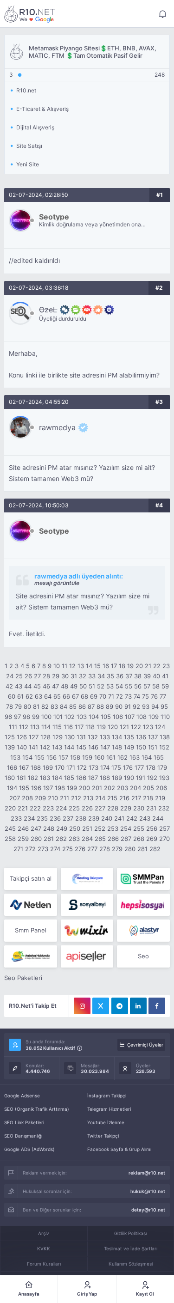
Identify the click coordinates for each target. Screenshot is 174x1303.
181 (21, 777)
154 (27, 757)
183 (45, 777)
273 (43, 848)
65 (57, 696)
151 (152, 747)
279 (117, 848)
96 (8, 716)
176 (128, 767)
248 (48, 828)
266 (113, 838)
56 (138, 686)
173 (93, 767)
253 (112, 828)
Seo (143, 956)
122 (136, 727)
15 (97, 666)
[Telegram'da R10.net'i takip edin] (119, 1006)
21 (148, 666)
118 (90, 727)
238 (80, 818)
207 (14, 798)
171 (70, 767)
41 (165, 676)
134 (117, 737)
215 (112, 798)
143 (57, 747)
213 (88, 798)
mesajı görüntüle (56, 582)
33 (92, 676)
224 (61, 808)
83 (54, 706)
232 (163, 808)
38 (138, 676)
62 (29, 696)
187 (93, 777)
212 (76, 798)
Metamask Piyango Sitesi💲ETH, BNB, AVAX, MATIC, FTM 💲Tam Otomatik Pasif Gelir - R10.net (29, 14)
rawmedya (57, 427)
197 (48, 788)
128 (45, 737)
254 (125, 828)
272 (30, 848)
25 (19, 676)
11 (64, 666)
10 (56, 666)
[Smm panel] (143, 879)
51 (92, 686)
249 (61, 828)
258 (10, 838)
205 (148, 788)
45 (37, 686)
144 (69, 747)
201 (97, 788)
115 (57, 727)
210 (53, 798)
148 (117, 747)
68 (84, 696)
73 (128, 696)
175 (116, 767)
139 (10, 747)
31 (74, 676)
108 (141, 716)
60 (11, 696)
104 (94, 716)
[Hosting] (87, 879)
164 (147, 757)
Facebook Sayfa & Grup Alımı (119, 1149)
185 (69, 777)
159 (87, 757)
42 (9, 686)
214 (100, 798)
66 (66, 696)
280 (129, 848)
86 (82, 706)
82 (45, 706)
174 (105, 767)
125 (10, 737)
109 (153, 716)
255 (138, 828)
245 (10, 828)
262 (61, 838)
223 (48, 808)
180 (10, 777)
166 (12, 767)
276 (80, 848)
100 (46, 716)
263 (74, 838)
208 (27, 798)
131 (81, 737)
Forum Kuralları (44, 1263)
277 (92, 848)
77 (163, 696)
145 (81, 747)
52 (100, 686)
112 (23, 727)
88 (100, 706)
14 (89, 666)
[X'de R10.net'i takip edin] (100, 1006)
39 (147, 676)
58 (156, 686)
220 (10, 808)
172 (82, 767)
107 (130, 716)
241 (119, 818)
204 (135, 788)
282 (155, 848)
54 (119, 686)
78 (9, 706)
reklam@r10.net (147, 1172)
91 (127, 706)
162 (122, 757)
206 (161, 788)
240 (106, 818)
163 (134, 757)
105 (106, 716)
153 (15, 757)
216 (124, 798)
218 (148, 798)
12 (72, 666)
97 (17, 716)
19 (130, 666)
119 (101, 727)
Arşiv (43, 1233)
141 (33, 747)
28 (46, 676)
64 (48, 696)
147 (105, 747)
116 (68, 727)
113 (34, 727)
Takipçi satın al (31, 878)
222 (35, 808)
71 (111, 696)
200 (84, 788)
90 (118, 706)
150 (141, 747)
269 (151, 838)
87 (91, 706)
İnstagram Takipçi (106, 1095)
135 (129, 737)
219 (160, 798)
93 (145, 706)
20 (139, 666)
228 (112, 808)
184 (57, 777)
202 (109, 788)
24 (9, 676)
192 (152, 777)
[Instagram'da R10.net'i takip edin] (82, 1006)
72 (119, 696)
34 (101, 676)
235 (42, 818)
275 (67, 848)
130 (69, 737)
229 (125, 808)
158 (75, 757)
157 (63, 757)
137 (153, 737)
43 (18, 686)
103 (82, 716)
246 (23, 828)
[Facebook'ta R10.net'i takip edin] (156, 1006)
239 (93, 818)
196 (36, 788)
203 (122, 788)
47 (55, 686)
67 (75, 696)
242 (131, 818)
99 (35, 716)
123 (148, 727)
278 (104, 848)
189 (117, 777)
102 (69, 716)
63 (38, 696)
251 (87, 828)
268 (138, 838)
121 (124, 727)
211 (64, 798)
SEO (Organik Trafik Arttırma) (36, 1109)
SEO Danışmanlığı (23, 1136)
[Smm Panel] (87, 905)
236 (55, 818)
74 (137, 696)
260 (36, 838)
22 (157, 666)
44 (28, 686)
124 (160, 727)
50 (83, 686)
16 (106, 666)
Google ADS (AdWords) (29, 1149)
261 (49, 838)
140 (22, 747)
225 (74, 808)
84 (63, 706)
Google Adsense (22, 1095)
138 (165, 737)
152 (164, 747)
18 (122, 666)
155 (39, 757)
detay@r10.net (148, 1209)
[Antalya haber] (30, 956)
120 (113, 727)
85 (73, 706)
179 (162, 767)
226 (87, 808)
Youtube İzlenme (105, 1122)
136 (141, 737)
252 (99, 828)
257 (164, 828)
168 (36, 767)
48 (64, 686)
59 (165, 686)
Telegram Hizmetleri (109, 1109)
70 (102, 696)
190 (129, 777)
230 (138, 808)
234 (29, 818)
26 (28, 676)
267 (126, 838)
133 (105, 737)
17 (114, 666)
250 (74, 828)
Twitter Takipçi (103, 1136)
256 (151, 828)
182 (33, 777)
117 (79, 727)
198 (60, 788)
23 (166, 666)
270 (164, 838)
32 (82, 676)
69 (93, 696)
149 (129, 747)
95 (164, 706)
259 (23, 838)
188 (105, 777)
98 (26, 716)
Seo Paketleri (23, 977)
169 (48, 767)
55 (128, 686)
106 (118, 716)
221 (23, 808)
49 (73, 686)
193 (164, 777)
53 (110, 686)
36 (119, 676)
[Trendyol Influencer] (87, 930)
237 (68, 818)
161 (111, 757)
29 (55, 676)
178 (150, 767)
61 (20, 696)
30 (65, 676)
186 (81, 777)
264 (87, 838)
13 (80, 666)
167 (24, 767)
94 (155, 706)
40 (156, 676)
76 (154, 696)
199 (72, 788)
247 (36, 828)
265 (100, 838)
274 (55, 848)
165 (159, 757)
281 (142, 848)
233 (16, 818)
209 (40, 798)
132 (93, 737)
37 (128, 676)
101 (58, 716)
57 (146, 686)
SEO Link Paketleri (24, 1122)
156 (51, 757)
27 (37, 676)
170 (59, 767)
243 (144, 818)
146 (93, 747)
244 (157, 818)
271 (18, 848)
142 (45, 747)
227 (100, 808)
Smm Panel (30, 930)
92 (136, 706)
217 (136, 798)
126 (22, 737)
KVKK (43, 1248)
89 (109, 706)
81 (36, 706)
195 (24, 788)
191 (140, 777)
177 (139, 767)
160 (99, 757)
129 (57, 737)
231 (151, 808)
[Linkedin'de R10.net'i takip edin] (138, 1006)
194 (12, 788)
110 (165, 716)
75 (145, 696)
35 (110, 676)
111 (13, 727)
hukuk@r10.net (147, 1191)
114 (46, 727)
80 (27, 706)
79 (18, 706)
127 (34, 737)
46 (46, 686)
